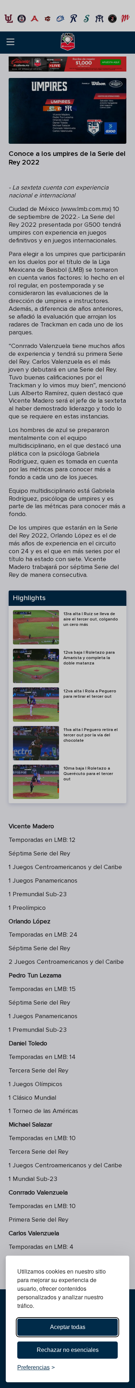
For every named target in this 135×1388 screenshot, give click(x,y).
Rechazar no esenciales (68, 1350)
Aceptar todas (67, 1327)
